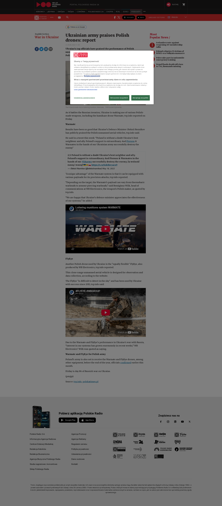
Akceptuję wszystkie (140, 98)
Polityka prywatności (92, 76)
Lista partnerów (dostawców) (85, 90)
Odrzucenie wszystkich (119, 98)
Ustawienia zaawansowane (84, 98)
